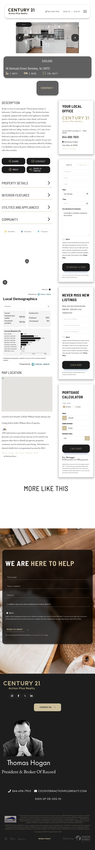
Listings (11, 453)
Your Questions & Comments (71, 209)
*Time (64, 199)
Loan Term (66, 403)
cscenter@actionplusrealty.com (62, 791)
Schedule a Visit (83, 165)
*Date (64, 190)
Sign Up (66, 12)
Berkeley (29, 453)
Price (64, 413)
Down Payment (67, 424)
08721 (36, 453)
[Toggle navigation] (85, 11)
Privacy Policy (77, 619)
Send (14, 630)
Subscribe (76, 365)
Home (4, 453)
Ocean (22, 453)
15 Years (78, 407)
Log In (77, 12)
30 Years (68, 407)
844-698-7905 (53, 12)
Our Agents (73, 149)
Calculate (76, 448)
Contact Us (65, 149)
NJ (17, 453)
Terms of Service (70, 277)
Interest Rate (67, 434)
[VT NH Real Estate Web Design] (76, 839)
